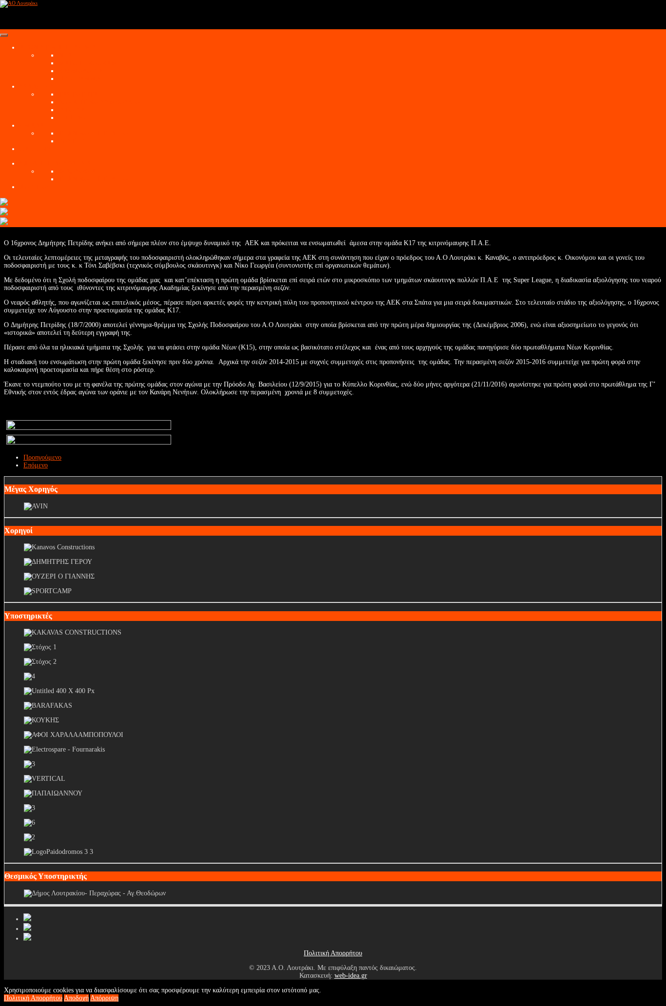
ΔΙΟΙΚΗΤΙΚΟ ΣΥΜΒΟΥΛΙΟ (99, 102)
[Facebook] (27, 919)
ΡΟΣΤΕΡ (71, 141)
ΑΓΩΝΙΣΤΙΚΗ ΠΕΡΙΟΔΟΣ (58, 47)
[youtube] (27, 928)
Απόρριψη (104, 998)
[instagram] (27, 938)
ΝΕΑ (66, 55)
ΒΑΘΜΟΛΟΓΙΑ (81, 71)
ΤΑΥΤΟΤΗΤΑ (78, 94)
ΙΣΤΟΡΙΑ (72, 110)
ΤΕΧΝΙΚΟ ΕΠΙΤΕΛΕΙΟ (93, 133)
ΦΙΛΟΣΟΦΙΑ (77, 171)
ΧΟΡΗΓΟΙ (34, 187)
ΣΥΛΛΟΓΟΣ (37, 86)
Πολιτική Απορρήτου (333, 953)
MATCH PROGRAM (88, 63)
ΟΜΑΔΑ (32, 125)
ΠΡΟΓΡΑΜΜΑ (80, 78)
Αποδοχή (76, 998)
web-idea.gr (350, 975)
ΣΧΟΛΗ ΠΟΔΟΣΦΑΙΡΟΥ (56, 163)
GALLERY (35, 149)
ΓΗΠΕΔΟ (72, 117)
